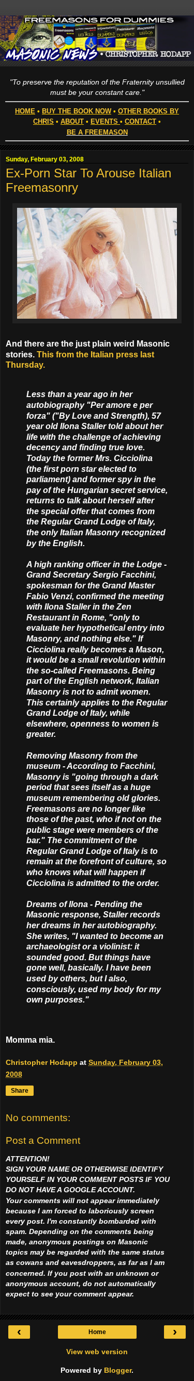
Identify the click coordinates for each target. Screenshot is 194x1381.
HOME (25, 111)
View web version (97, 1351)
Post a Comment (43, 1140)
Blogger (117, 1370)
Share (19, 1090)
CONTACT (140, 121)
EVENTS (104, 121)
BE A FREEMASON (97, 132)
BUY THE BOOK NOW (76, 111)
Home (97, 1332)
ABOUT (72, 121)
